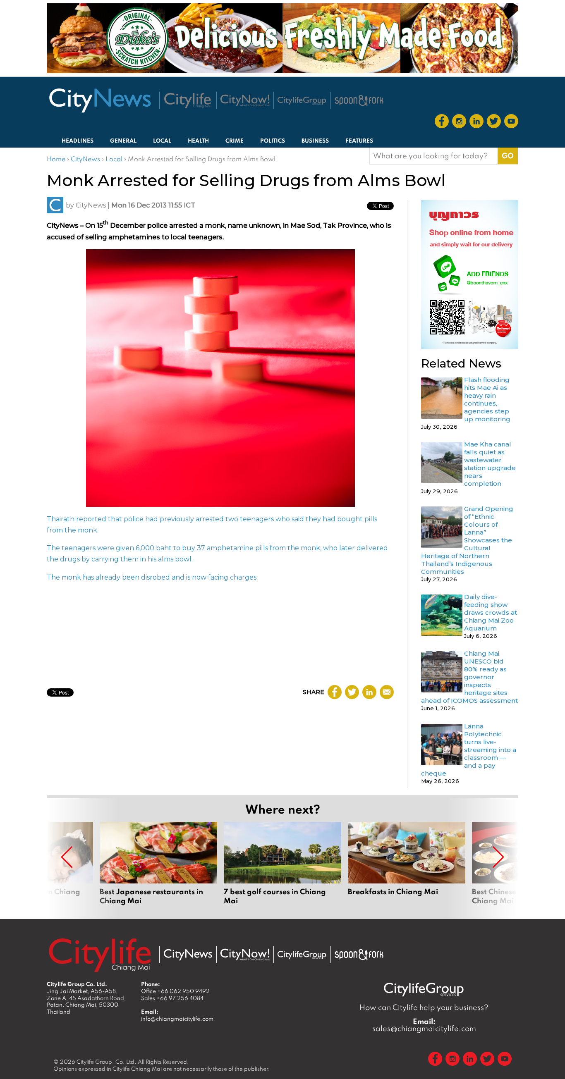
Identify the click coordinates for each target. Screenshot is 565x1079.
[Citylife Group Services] (302, 100)
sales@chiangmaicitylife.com (424, 1025)
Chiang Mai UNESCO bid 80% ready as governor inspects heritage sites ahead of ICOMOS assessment (469, 676)
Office (175, 991)
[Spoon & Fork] (359, 100)
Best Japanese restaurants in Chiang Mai (158, 863)
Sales (172, 998)
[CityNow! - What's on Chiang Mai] (245, 100)
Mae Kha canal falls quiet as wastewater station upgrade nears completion (490, 463)
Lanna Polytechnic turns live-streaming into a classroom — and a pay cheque (468, 749)
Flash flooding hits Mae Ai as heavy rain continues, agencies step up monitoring (487, 399)
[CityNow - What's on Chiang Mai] (245, 954)
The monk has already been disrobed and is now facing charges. (152, 577)
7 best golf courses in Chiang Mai (282, 863)
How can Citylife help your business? (423, 1007)
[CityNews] (100, 100)
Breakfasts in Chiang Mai (406, 863)
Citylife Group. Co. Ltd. (106, 1061)
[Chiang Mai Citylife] (188, 100)
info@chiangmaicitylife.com (177, 1018)
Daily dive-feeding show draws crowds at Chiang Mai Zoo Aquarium (490, 612)
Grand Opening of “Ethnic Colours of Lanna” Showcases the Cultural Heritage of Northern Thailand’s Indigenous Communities (467, 540)
